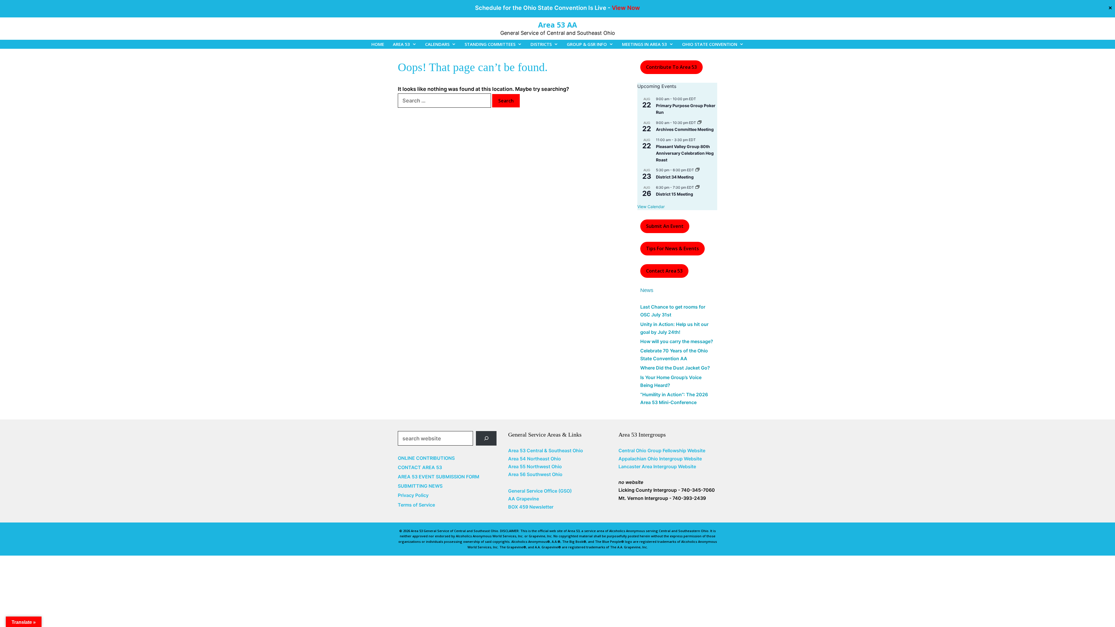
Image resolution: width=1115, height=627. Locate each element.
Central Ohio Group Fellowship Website (661, 450)
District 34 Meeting (675, 176)
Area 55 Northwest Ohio (535, 466)
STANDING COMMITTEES (490, 44)
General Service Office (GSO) (540, 491)
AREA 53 (401, 44)
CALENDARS (437, 44)
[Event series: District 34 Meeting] (697, 170)
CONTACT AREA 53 (420, 467)
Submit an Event (665, 226)
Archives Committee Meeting (685, 129)
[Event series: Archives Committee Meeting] (699, 122)
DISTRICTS (541, 44)
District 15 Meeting (674, 194)
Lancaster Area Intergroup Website (657, 466)
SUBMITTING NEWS (420, 486)
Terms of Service (416, 505)
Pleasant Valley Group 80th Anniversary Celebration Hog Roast (685, 153)
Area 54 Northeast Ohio (534, 459)
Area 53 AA (557, 25)
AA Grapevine (523, 499)
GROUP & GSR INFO (587, 44)
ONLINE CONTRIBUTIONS (426, 458)
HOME (377, 44)
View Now (626, 7)
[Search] (486, 438)
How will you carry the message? (676, 341)
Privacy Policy (413, 495)
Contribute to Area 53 (671, 67)
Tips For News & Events (672, 248)
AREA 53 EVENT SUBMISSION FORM (438, 477)
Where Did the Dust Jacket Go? (675, 368)
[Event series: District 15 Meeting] (697, 187)
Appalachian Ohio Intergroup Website (660, 459)
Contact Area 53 (664, 271)
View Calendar (651, 206)
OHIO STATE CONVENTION (709, 44)
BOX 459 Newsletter (530, 507)
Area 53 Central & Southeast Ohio (545, 450)
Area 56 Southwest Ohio (535, 474)
